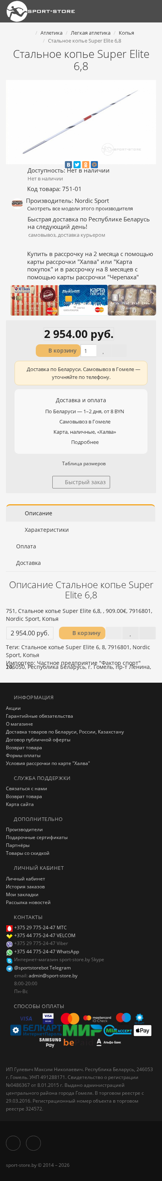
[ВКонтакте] (68, 164)
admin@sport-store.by (53, 975)
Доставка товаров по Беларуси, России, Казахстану (65, 731)
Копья (31, 655)
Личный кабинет (25, 878)
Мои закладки (22, 894)
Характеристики (46, 529)
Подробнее (85, 442)
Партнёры (17, 845)
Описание (37, 513)
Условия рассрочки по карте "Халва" (48, 763)
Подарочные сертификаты (37, 837)
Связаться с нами (26, 788)
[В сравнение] (119, 350)
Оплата (26, 546)
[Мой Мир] (94, 164)
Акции (13, 708)
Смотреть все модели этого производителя (80, 208)
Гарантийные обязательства (39, 716)
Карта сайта (20, 804)
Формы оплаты (23, 755)
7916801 (119, 647)
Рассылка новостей (28, 902)
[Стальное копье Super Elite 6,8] (81, 122)
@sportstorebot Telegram (42, 967)
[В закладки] (103, 350)
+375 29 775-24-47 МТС (40, 927)
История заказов (25, 886)
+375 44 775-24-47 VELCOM (44, 935)
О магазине (19, 723)
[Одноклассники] (85, 164)
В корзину (62, 350)
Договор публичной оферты (38, 739)
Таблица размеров (83, 463)
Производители (24, 829)
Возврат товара (24, 747)
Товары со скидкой (28, 853)
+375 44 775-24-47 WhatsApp (46, 951)
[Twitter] (77, 164)
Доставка (28, 562)
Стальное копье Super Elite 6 (60, 647)
